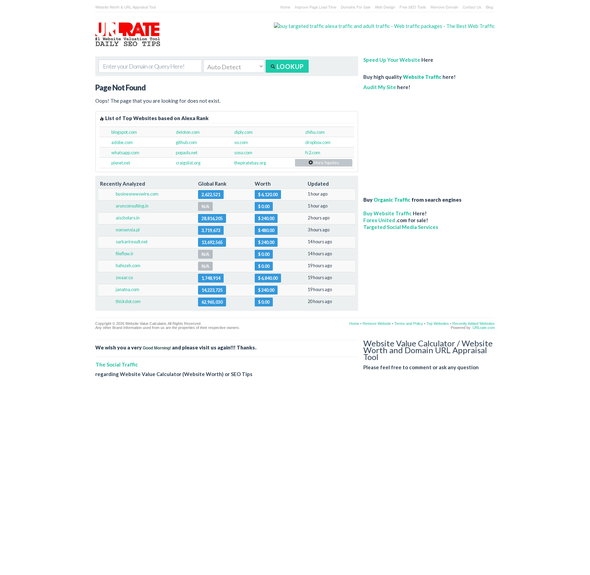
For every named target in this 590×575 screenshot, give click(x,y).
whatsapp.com (125, 152)
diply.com (243, 132)
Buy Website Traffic (387, 213)
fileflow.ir (125, 253)
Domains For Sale (355, 7)
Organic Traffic (392, 200)
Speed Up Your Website (391, 60)
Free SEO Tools (412, 7)
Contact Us (472, 7)
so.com (241, 142)
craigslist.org (188, 163)
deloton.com (188, 132)
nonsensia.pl (128, 229)
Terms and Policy (408, 323)
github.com (186, 142)
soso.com (243, 152)
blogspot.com (124, 132)
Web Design (385, 7)
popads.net (186, 152)
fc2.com (312, 152)
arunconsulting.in (132, 206)
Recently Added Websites (473, 323)
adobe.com (122, 142)
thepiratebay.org (250, 163)
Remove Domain (444, 7)
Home (285, 7)
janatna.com (127, 289)
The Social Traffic (117, 364)
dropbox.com (318, 142)
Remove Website (377, 323)
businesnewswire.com (137, 194)
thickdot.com (128, 301)
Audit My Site (379, 87)
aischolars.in (128, 217)
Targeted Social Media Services (400, 227)
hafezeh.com (128, 265)
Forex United (379, 220)
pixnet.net (120, 163)
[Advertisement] (416, 140)
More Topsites (326, 162)
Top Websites (437, 323)
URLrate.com (484, 328)
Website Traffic (422, 77)
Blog (489, 7)
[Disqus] (295, 481)
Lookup (289, 66)
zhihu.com (315, 132)
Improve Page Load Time (315, 7)
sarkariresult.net (132, 241)
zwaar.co (124, 277)
